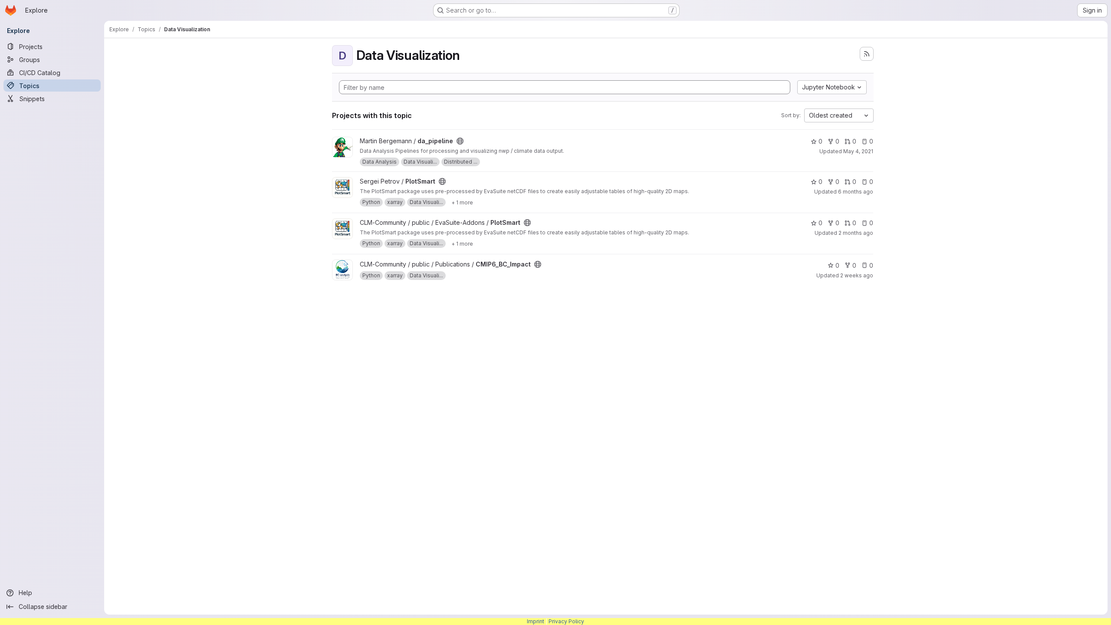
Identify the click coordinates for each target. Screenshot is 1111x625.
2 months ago (855, 233)
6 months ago (855, 191)
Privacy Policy (566, 621)
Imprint (535, 621)
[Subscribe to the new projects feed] (867, 54)
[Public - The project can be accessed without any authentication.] (460, 141)
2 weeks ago (856, 275)
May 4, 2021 (858, 151)
